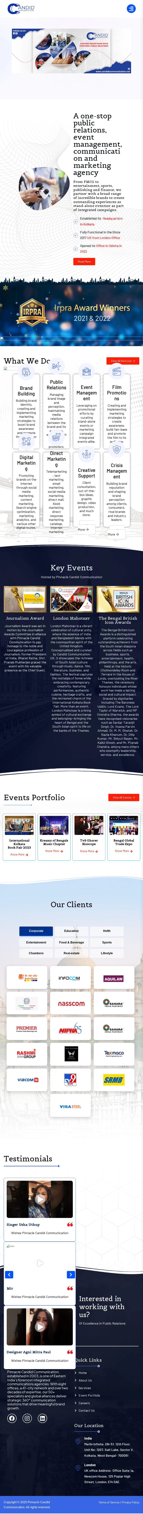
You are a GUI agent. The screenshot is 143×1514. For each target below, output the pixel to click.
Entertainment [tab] (36, 942)
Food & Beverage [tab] (71, 942)
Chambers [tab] (36, 953)
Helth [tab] (107, 930)
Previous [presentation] (8, 1306)
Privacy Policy (130, 1502)
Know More (26, 540)
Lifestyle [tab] (107, 953)
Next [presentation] (72, 1306)
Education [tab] (71, 930)
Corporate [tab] (36, 930)
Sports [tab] (107, 942)
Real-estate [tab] (72, 953)
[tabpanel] (71, 1042)
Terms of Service (109, 1502)
